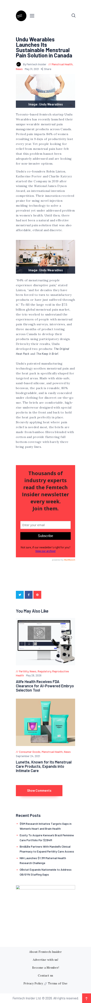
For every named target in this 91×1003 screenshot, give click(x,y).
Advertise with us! (45, 960)
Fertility (23, 671)
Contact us (45, 975)
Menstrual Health (62, 64)
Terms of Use (58, 983)
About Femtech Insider (45, 952)
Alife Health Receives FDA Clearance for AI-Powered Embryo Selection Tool (45, 685)
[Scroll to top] (86, 998)
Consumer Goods (29, 751)
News (19, 69)
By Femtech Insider (35, 64)
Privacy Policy (33, 983)
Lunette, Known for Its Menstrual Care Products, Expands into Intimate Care (44, 766)
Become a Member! (45, 967)
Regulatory (44, 671)
